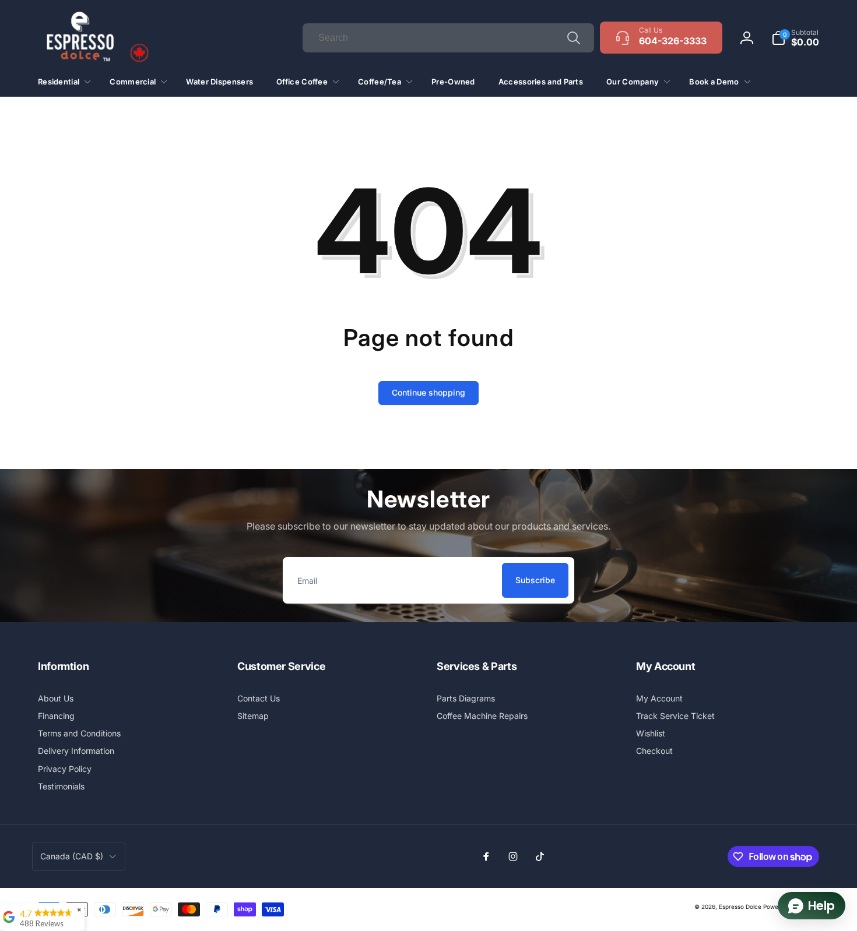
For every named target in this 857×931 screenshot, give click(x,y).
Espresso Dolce (740, 906)
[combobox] (448, 37)
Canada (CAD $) (71, 856)
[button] (795, 38)
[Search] (573, 38)
